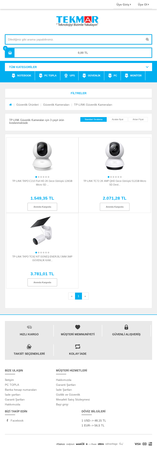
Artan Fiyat (138, 119)
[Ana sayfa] (10, 104)
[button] (78, 93)
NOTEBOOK (24, 75)
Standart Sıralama (93, 119)
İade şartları (12, 394)
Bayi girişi (62, 404)
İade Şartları (64, 389)
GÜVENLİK (94, 75)
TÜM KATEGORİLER (23, 67)
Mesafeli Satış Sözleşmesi (73, 399)
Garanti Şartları (15, 399)
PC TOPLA (50, 75)
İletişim (9, 379)
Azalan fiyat (117, 119)
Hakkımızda (12, 404)
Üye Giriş (123, 4)
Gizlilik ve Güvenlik (68, 394)
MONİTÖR (136, 75)
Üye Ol (143, 4)
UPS (72, 75)
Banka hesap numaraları (21, 389)
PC (115, 75)
